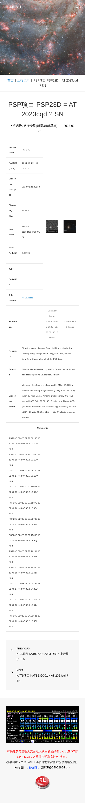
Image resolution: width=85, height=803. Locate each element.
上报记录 (23, 80)
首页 (10, 80)
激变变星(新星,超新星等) (40, 125)
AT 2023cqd (27, 298)
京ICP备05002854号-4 (56, 767)
